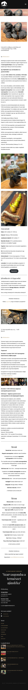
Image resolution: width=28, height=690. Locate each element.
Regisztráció (14, 271)
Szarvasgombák (4, 625)
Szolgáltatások (4, 627)
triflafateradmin (5, 56)
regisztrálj (8, 301)
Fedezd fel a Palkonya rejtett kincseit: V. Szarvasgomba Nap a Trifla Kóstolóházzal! (11, 48)
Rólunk (2, 623)
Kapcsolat (3, 638)
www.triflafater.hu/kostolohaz (17, 557)
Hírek (2, 636)
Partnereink (3, 634)
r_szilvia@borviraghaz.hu (6, 375)
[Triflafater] (4, 4)
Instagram (6, 616)
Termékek (3, 632)
